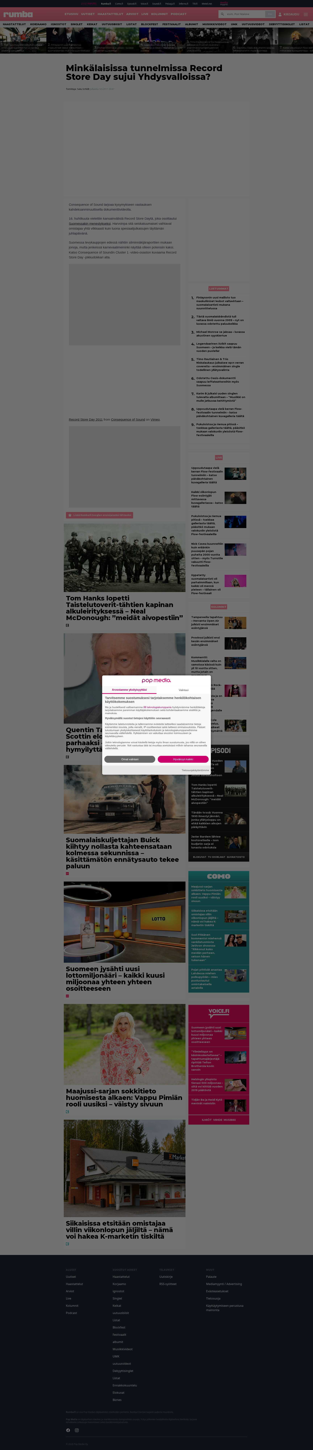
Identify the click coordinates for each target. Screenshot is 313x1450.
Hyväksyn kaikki (183, 759)
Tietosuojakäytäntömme (195, 770)
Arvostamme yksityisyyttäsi (129, 689)
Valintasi (184, 689)
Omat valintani (129, 759)
